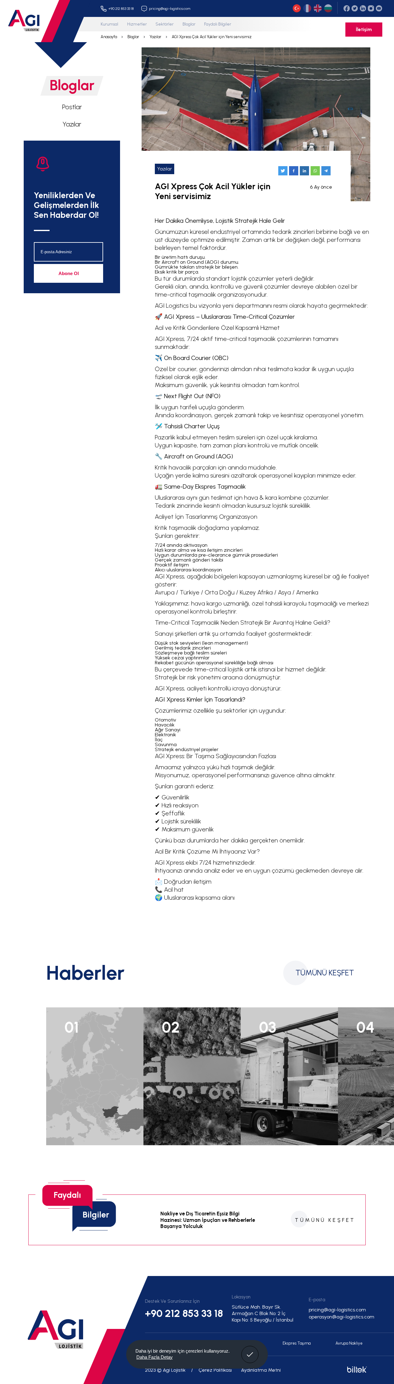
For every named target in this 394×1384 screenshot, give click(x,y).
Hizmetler (137, 24)
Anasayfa (109, 36)
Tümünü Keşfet (325, 973)
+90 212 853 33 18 (184, 1313)
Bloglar (189, 24)
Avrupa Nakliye (349, 1343)
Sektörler (164, 24)
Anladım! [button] (250, 1349)
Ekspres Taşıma (297, 1343)
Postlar (72, 107)
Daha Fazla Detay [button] (154, 1357)
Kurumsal (109, 24)
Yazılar (155, 36)
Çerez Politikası (215, 1370)
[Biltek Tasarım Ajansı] (356, 1371)
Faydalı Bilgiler (217, 24)
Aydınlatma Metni (261, 1370)
